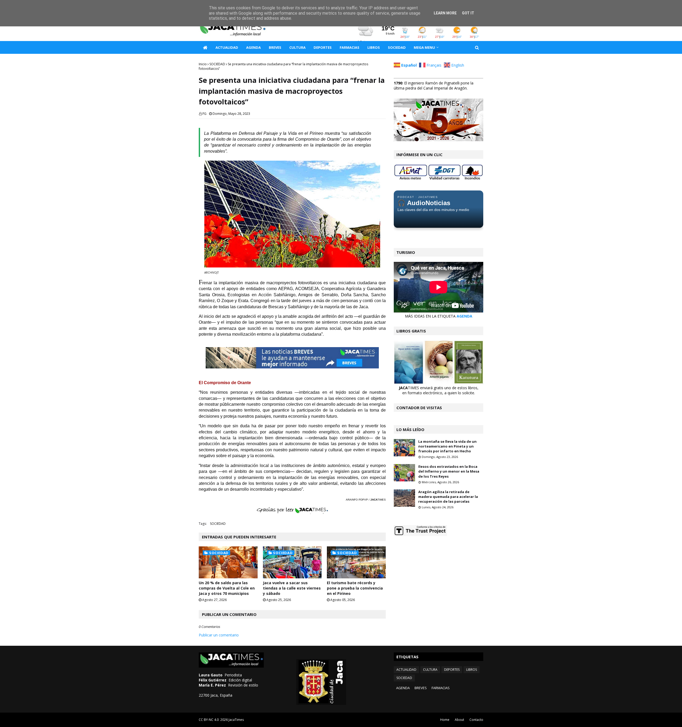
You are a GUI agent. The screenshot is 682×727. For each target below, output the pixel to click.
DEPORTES (452, 669)
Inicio (203, 64)
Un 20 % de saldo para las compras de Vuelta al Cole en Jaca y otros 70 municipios (227, 588)
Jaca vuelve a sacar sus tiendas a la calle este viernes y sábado (292, 588)
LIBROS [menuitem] (373, 47)
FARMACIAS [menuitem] (349, 47)
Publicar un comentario (219, 634)
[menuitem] (205, 47)
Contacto (476, 719)
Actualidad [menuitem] (227, 47)
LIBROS (471, 669)
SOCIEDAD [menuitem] (397, 47)
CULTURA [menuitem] (297, 47)
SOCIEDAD (217, 64)
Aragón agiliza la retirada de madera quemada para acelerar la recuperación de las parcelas (448, 496)
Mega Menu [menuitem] (424, 47)
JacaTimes (236, 719)
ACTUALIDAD (406, 669)
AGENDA (464, 316)
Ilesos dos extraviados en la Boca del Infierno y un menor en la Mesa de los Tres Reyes (448, 471)
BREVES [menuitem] (275, 47)
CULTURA (430, 669)
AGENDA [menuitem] (253, 47)
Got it (468, 13)
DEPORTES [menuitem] (323, 47)
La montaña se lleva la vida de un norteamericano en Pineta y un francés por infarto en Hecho (447, 446)
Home (444, 719)
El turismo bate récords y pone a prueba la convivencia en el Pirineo (355, 588)
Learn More (445, 13)
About (459, 719)
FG (204, 113)
